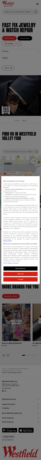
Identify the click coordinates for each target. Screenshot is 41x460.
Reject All (20, 274)
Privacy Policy (7, 241)
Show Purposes (20, 268)
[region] (20, 230)
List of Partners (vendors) (11, 263)
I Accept (20, 279)
